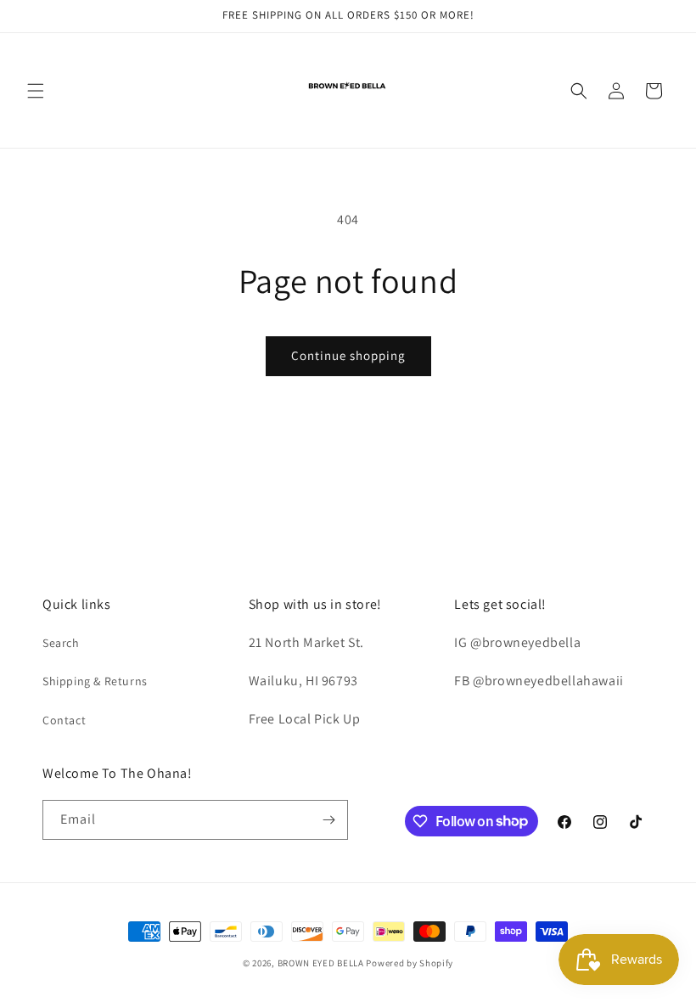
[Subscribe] (328, 820)
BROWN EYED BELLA (321, 963)
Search (61, 642)
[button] (35, 91)
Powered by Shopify (409, 963)
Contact (64, 720)
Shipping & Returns (95, 681)
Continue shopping (348, 355)
